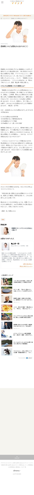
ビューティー (6, 18)
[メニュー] (2, 2)
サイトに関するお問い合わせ (16, 462)
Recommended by (22, 357)
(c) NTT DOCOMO (17, 474)
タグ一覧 (24, 467)
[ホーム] (1, 18)
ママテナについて (5, 462)
